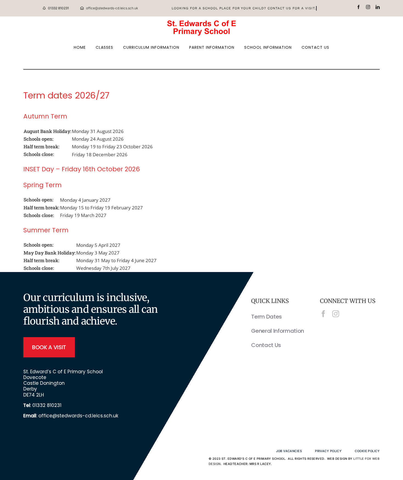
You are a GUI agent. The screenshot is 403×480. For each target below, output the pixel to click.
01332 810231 (46, 405)
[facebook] (358, 7)
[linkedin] (378, 7)
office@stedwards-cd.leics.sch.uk (78, 415)
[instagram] (368, 7)
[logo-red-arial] (201, 23)
